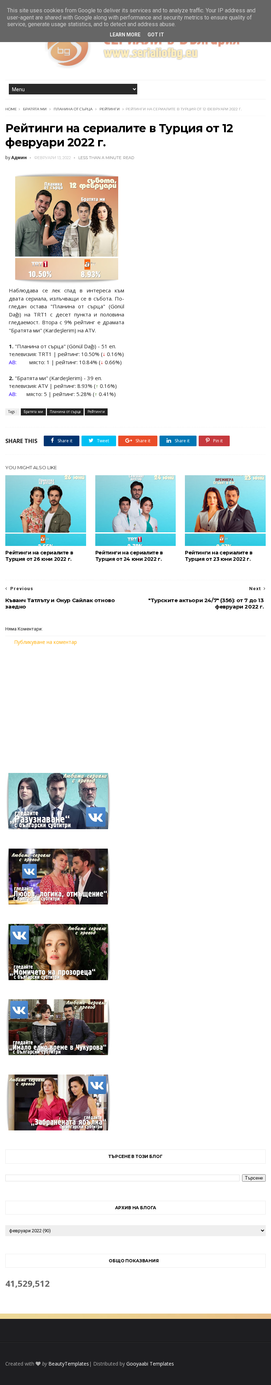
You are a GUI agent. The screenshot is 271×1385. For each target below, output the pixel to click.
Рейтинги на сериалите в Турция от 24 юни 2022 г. (129, 555)
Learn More (125, 34)
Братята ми (35, 109)
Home (11, 109)
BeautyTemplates (68, 1363)
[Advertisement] (135, 704)
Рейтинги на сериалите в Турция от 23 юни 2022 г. (219, 555)
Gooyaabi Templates (150, 1363)
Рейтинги (110, 109)
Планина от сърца (73, 109)
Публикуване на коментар (45, 642)
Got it (155, 34)
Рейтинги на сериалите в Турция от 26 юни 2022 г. (39, 555)
